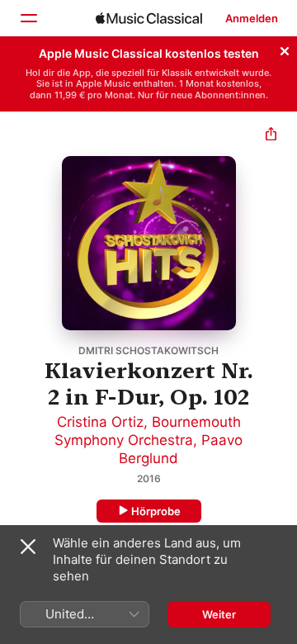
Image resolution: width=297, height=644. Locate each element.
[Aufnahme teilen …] (271, 136)
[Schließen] (284, 48)
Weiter (219, 614)
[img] (149, 18)
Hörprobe (156, 511)
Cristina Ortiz (100, 422)
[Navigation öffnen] (28, 18)
